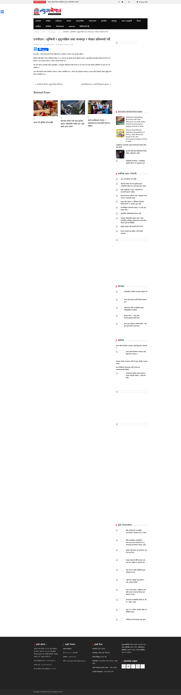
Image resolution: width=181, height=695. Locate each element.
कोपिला (48, 26)
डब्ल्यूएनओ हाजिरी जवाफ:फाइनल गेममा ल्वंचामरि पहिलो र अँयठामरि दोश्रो (136, 375)
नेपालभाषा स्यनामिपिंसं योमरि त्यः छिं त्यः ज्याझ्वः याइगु (136, 601)
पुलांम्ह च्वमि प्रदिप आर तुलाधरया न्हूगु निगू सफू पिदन (136, 551)
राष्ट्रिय (48, 21)
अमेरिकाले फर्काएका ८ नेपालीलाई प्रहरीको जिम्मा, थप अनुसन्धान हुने (135, 162)
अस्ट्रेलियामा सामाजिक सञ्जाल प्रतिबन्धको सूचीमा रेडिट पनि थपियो (131, 146)
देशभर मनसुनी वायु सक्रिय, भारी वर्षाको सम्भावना (132, 232)
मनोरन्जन (92, 21)
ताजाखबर (65, 45)
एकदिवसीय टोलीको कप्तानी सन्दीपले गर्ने (135, 291)
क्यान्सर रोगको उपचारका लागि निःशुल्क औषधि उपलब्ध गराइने (131, 362)
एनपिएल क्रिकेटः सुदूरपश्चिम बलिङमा (50, 84)
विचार (139, 21)
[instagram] (129, 2)
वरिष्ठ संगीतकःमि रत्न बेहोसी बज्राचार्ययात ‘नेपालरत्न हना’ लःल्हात (136, 531)
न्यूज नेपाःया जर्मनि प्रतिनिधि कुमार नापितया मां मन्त (135, 571)
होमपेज (38, 21)
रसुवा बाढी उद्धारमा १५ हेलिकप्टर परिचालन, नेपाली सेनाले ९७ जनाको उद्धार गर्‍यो (132, 202)
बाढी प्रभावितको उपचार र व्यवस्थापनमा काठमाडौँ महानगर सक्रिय (99, 123)
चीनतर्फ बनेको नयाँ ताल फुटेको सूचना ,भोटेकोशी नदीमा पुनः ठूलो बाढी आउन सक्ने (72, 124)
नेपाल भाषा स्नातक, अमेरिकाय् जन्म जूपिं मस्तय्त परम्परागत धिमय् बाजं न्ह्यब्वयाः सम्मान (136, 592)
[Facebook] (119, 2)
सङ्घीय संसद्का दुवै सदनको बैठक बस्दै (132, 226)
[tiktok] (125, 2)
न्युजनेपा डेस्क (50, 45)
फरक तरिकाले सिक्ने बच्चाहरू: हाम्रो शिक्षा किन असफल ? (131, 347)
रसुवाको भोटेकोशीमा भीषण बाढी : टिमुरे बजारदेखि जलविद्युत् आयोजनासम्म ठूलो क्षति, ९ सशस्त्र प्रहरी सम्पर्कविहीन (134, 220)
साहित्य (38, 26)
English (72, 26)
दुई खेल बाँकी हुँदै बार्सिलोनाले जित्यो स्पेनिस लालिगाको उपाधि (136, 152)
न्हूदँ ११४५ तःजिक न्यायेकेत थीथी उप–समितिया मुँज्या (136, 610)
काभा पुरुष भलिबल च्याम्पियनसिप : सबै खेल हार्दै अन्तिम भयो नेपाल (135, 325)
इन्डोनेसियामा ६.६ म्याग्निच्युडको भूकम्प (95, 84)
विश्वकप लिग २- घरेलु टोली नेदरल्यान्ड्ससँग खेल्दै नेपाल (132, 317)
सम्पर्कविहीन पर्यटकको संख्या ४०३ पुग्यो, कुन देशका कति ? (133, 208)
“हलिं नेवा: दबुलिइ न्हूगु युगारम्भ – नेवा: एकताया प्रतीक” (135, 581)
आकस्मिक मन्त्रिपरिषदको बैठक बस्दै (131, 213)
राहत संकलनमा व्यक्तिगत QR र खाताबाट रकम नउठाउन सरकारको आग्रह (134, 196)
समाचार (71, 45)
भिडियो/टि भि (84, 26)
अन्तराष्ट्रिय (80, 21)
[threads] (132, 2)
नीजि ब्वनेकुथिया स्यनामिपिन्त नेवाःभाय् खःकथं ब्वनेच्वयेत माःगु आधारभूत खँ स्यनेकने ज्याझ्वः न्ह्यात (136, 542)
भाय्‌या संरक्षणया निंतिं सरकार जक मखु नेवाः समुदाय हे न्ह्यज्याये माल (135, 561)
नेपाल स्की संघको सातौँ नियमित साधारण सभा (135, 300)
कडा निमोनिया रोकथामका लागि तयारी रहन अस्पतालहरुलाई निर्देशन (128, 368)
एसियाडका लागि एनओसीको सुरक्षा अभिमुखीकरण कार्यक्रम (134, 308)
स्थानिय (104, 21)
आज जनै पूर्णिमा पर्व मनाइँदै (43, 122)
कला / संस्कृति (127, 21)
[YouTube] (122, 2)
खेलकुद (114, 21)
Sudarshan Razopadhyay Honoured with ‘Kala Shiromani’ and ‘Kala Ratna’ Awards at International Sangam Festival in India (135, 122)
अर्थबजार (58, 21)
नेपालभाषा (60, 26)
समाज (69, 21)
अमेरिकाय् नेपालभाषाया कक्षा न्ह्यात (135, 619)
